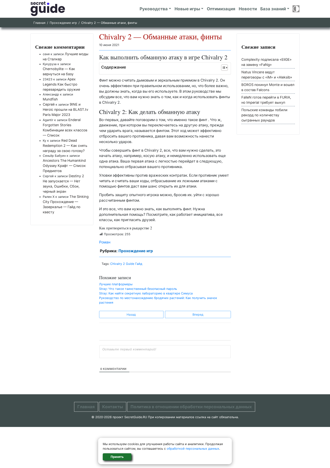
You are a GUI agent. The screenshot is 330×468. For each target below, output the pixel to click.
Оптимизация (221, 8)
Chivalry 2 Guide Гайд (126, 264)
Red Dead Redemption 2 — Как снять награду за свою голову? (65, 145)
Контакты (112, 406)
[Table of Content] (224, 68)
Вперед (197, 314)
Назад (131, 314)
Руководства (154, 8)
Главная (39, 23)
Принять (117, 457)
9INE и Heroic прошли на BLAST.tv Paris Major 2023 (65, 109)
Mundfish (50, 99)
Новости (248, 8)
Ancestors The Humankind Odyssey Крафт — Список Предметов (64, 165)
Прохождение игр (63, 23)
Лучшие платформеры (116, 284)
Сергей (49, 104)
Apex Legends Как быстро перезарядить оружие (61, 84)
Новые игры (187, 8)
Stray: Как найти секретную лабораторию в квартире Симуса (146, 293)
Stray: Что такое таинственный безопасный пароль (138, 289)
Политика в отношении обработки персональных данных (191, 406)
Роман (104, 242)
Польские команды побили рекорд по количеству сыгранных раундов (264, 115)
